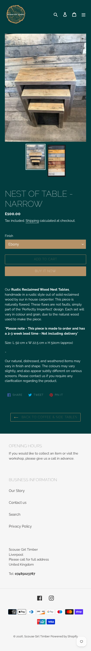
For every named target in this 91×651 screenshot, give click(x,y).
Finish (9, 236)
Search (14, 514)
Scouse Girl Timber (37, 636)
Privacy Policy (20, 526)
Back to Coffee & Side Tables (49, 417)
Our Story (17, 491)
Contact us (18, 503)
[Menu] (83, 14)
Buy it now (45, 271)
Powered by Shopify (64, 636)
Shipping (32, 221)
